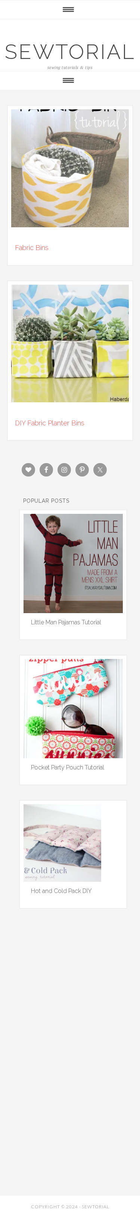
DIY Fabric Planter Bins (49, 423)
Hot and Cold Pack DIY (61, 890)
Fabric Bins (32, 248)
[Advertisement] (70, 1007)
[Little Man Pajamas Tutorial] (73, 610)
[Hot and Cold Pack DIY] (62, 879)
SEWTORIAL (70, 52)
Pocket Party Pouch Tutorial (67, 767)
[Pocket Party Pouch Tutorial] (73, 756)
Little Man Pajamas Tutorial (66, 622)
